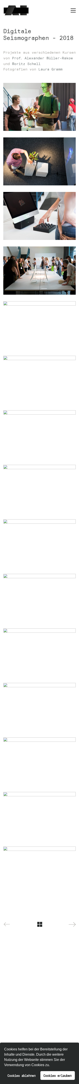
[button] (51, 1065)
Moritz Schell (26, 63)
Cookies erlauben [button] (57, 1075)
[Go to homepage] (16, 10)
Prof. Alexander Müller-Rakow (42, 57)
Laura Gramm (50, 69)
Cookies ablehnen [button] (21, 1075)
